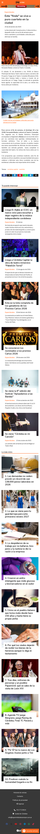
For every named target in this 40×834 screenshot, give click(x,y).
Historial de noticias (20, 793)
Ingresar (21, 804)
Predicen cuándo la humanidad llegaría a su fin (18, 781)
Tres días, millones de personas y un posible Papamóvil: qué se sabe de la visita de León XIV (20, 684)
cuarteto (22, 169)
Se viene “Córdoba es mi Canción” (17, 435)
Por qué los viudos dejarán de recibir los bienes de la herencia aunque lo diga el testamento (19, 649)
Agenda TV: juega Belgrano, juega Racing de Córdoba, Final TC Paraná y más (19, 719)
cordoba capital (12, 169)
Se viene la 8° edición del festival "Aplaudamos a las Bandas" (19, 393)
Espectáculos (9, 12)
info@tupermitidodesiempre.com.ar (20, 817)
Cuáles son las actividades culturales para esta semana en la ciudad (18, 121)
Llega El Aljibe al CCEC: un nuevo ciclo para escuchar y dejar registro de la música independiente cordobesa (19, 214)
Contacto (20, 796)
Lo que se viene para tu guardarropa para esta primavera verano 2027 (18, 514)
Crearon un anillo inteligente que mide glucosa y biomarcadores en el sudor (20, 581)
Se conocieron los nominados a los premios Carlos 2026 (18, 351)
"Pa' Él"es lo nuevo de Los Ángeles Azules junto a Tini (20, 751)
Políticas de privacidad (20, 800)
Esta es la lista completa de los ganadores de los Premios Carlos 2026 (19, 305)
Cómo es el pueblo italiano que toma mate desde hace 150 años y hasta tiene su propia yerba (20, 614)
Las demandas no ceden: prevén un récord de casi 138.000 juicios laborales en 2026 (19, 480)
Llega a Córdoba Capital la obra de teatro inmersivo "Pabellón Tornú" (18, 262)
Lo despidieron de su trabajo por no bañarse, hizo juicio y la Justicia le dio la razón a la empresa (19, 547)
